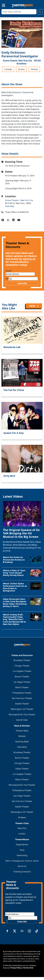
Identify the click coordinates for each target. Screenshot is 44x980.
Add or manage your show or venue (22, 860)
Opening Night (22, 741)
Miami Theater (22, 687)
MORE (32, 306)
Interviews (22, 747)
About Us (22, 866)
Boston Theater (22, 676)
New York (22, 828)
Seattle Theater (22, 703)
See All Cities (22, 720)
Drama (21, 69)
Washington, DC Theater (22, 709)
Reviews (22, 736)
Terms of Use (28, 968)
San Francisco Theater (22, 698)
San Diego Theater (22, 795)
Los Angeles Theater (22, 671)
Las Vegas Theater (22, 682)
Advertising (22, 855)
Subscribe (22, 283)
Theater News (22, 730)
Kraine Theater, (10, 60)
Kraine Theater (12, 200)
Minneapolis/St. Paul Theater (22, 714)
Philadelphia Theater (22, 692)
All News (22, 817)
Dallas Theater (22, 768)
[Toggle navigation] (1, 5)
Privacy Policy (15, 968)
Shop (22, 850)
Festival (34, 69)
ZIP (7, 278)
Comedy (8, 69)
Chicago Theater (22, 665)
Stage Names (22, 844)
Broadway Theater (22, 660)
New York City (25, 60)
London (22, 833)
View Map (9, 206)
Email (9, 270)
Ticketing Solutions (22, 871)
